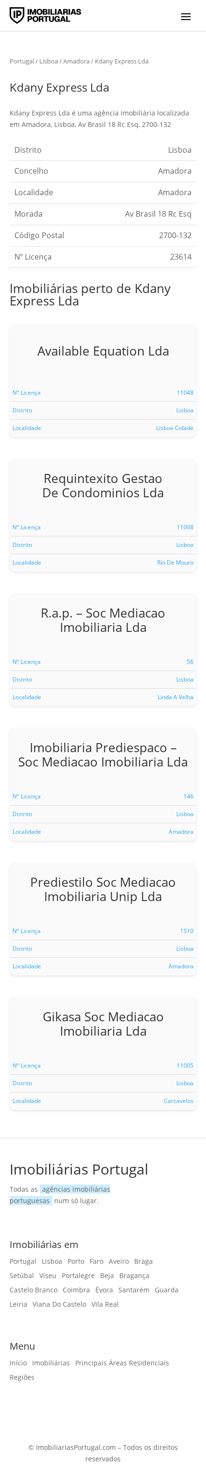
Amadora (76, 61)
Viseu (48, 1276)
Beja (107, 1276)
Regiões (22, 1378)
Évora (104, 1290)
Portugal (22, 61)
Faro (96, 1262)
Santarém (133, 1290)
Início (18, 1363)
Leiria (18, 1305)
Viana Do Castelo (59, 1305)
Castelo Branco (33, 1290)
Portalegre (78, 1276)
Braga (143, 1262)
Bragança (134, 1276)
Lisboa (48, 61)
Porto (76, 1262)
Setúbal (22, 1276)
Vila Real (105, 1305)
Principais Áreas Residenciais (122, 1363)
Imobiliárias (51, 1363)
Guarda (167, 1290)
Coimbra (76, 1290)
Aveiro (119, 1262)
